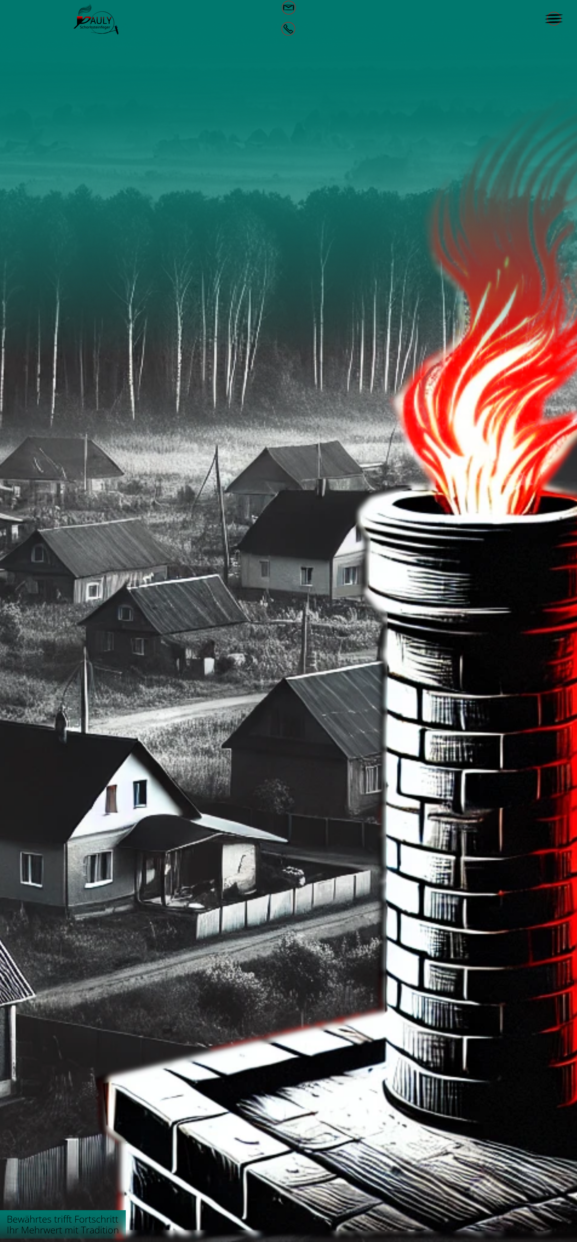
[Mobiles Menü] (553, 18)
